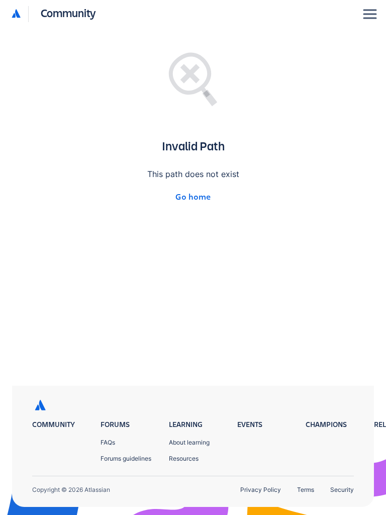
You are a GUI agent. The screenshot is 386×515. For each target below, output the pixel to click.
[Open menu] (370, 14)
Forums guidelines (126, 458)
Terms (305, 489)
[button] (54, 14)
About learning (189, 442)
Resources (184, 458)
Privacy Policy (260, 489)
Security (342, 489)
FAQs (108, 442)
